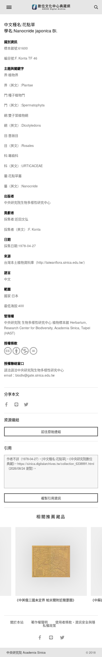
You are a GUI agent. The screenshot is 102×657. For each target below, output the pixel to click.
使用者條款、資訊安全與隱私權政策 (69, 624)
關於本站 (16, 622)
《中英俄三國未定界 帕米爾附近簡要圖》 (45, 599)
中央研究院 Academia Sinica (26, 652)
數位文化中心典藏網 (51, 7)
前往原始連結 (51, 431)
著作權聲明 (39, 622)
